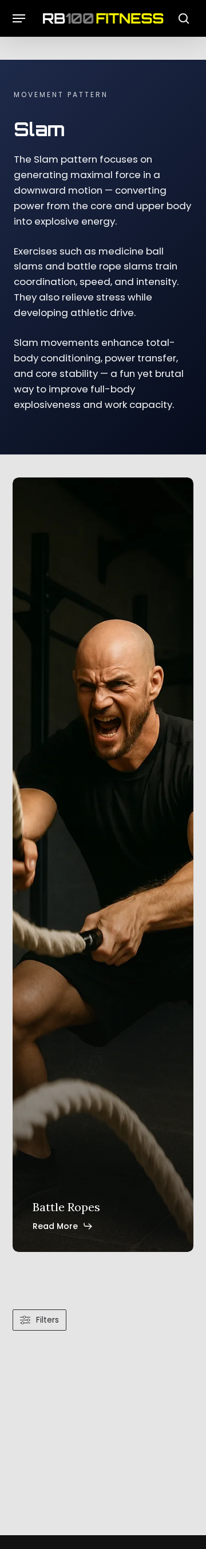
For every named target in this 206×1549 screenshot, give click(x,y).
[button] (19, 18)
